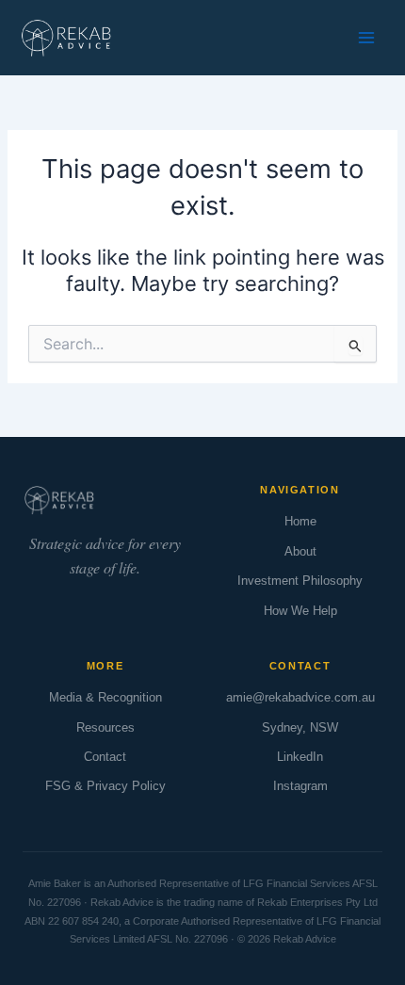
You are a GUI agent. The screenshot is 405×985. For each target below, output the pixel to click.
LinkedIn (300, 757)
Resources (105, 727)
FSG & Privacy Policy (105, 786)
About (300, 551)
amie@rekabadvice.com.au (300, 697)
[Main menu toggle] (366, 37)
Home (300, 521)
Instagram (300, 786)
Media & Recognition (105, 697)
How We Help (300, 611)
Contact (105, 757)
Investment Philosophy (300, 580)
